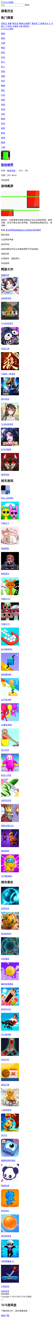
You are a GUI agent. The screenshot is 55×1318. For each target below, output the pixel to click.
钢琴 (12, 230)
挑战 (20, 230)
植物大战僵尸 (25, 23)
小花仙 (9, 26)
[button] (5, 1315)
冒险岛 (26, 26)
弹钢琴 (38, 230)
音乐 (8, 230)
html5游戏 (26, 230)
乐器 (33, 230)
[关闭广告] (2, 1299)
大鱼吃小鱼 (17, 26)
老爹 (10, 23)
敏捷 (16, 230)
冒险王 (4, 23)
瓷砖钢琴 (7, 164)
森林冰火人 (45, 23)
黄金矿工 (36, 23)
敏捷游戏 (11, 170)
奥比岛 (15, 23)
